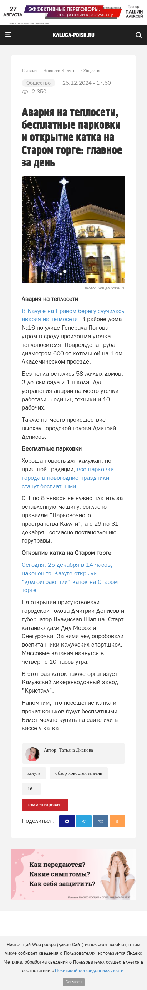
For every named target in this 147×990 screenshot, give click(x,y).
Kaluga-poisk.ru (74, 35)
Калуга (33, 773)
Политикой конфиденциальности (89, 970)
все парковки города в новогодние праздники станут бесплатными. (68, 478)
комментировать (44, 804)
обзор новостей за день (78, 773)
